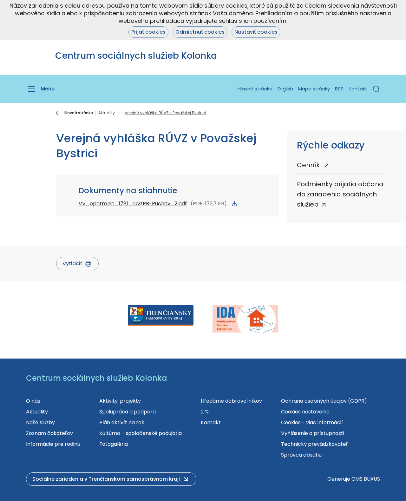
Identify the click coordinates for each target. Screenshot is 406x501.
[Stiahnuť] (234, 204)
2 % (205, 411)
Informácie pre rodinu (53, 444)
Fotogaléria (113, 444)
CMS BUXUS (365, 479)
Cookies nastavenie (305, 411)
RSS (339, 88)
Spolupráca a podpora (127, 411)
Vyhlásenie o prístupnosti (312, 433)
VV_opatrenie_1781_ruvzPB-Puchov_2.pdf (133, 203)
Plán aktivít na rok (121, 422)
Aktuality (106, 112)
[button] (376, 89)
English (285, 88)
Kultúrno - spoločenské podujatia (140, 433)
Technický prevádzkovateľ (314, 444)
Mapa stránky (314, 88)
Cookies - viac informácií (312, 422)
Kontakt (358, 88)
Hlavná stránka (255, 88)
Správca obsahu (301, 454)
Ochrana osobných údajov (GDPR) (324, 401)
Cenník (309, 165)
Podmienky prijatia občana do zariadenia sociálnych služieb (340, 194)
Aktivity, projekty (120, 401)
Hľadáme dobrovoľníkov (231, 401)
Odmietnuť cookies (200, 32)
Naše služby (40, 422)
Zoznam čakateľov (49, 433)
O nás (33, 401)
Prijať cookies (148, 32)
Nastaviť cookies (256, 32)
